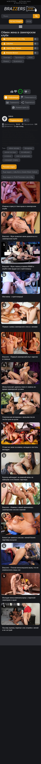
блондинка (28, 148)
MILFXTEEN (12, 1)
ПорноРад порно (21, 3)
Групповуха (19, 57)
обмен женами (14, 148)
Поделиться (29, 102)
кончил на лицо (10, 152)
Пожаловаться (30, 97)
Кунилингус (18, 61)
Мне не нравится (15, 91)
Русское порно (26, 1)
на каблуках (25, 152)
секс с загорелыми (23, 156)
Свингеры (6, 57)
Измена (6, 61)
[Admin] (4, 118)
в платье (8, 156)
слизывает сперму (11, 160)
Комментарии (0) (22, 107)
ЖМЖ (30, 57)
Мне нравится (11, 91)
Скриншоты (14, 102)
